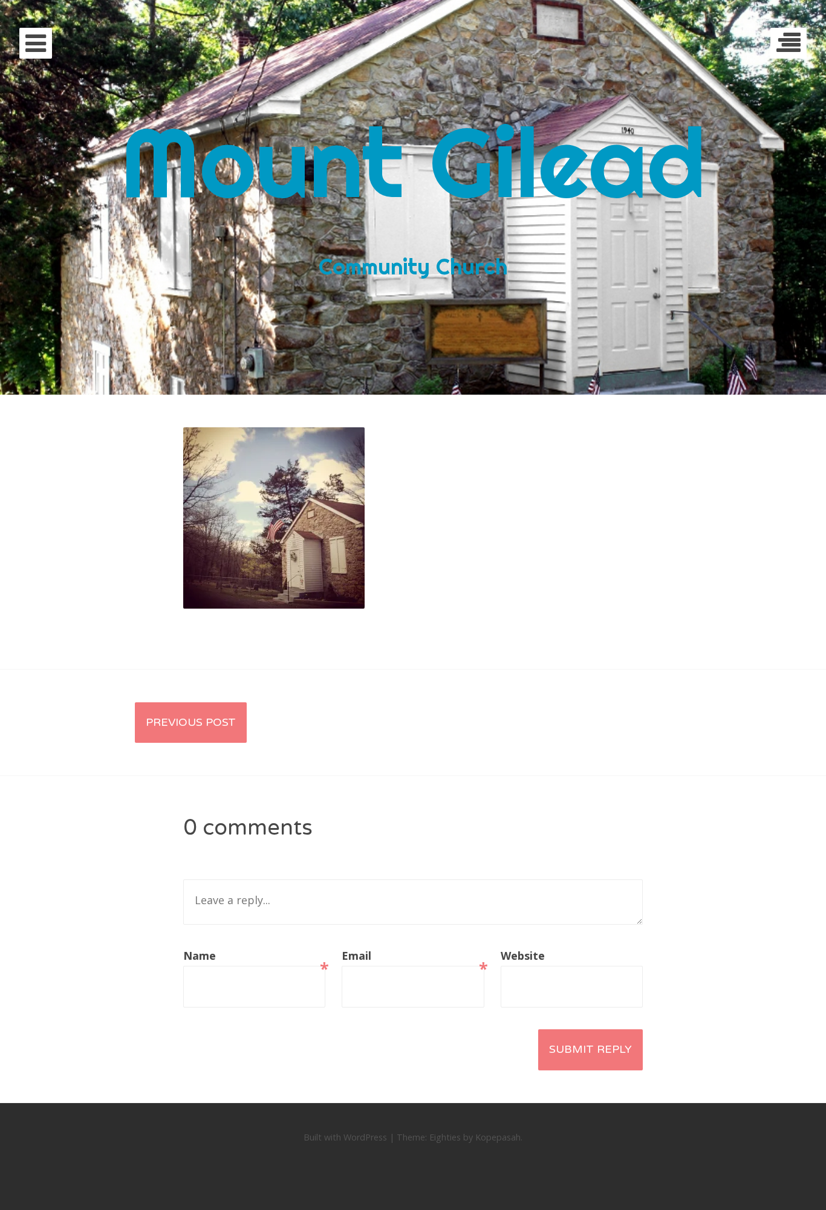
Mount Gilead (413, 162)
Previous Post (191, 722)
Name (254, 957)
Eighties (445, 1137)
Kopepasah (498, 1137)
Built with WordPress (345, 1137)
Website (523, 955)
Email (413, 957)
